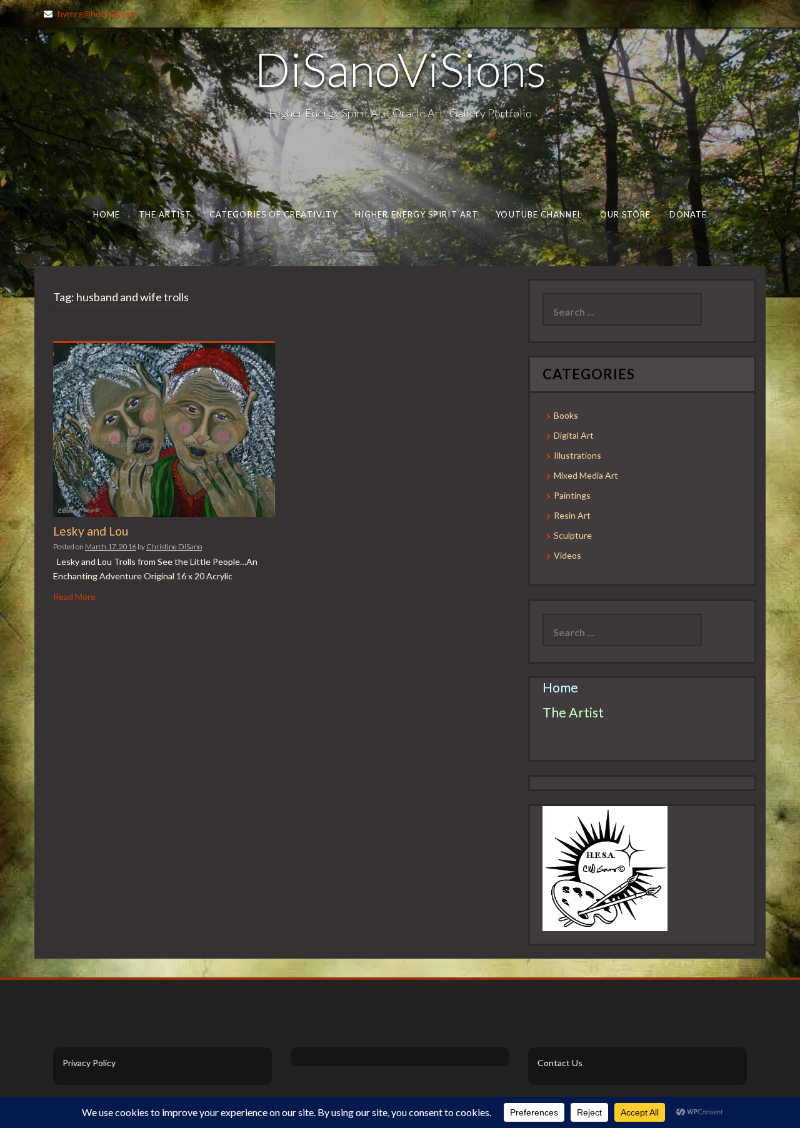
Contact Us (560, 1062)
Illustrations (577, 455)
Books (566, 415)
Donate (688, 214)
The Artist (165, 214)
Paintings (572, 495)
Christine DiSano (174, 546)
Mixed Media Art (586, 475)
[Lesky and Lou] (164, 429)
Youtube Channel (538, 214)
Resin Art (572, 515)
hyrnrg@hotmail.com (98, 13)
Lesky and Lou (90, 531)
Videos (567, 555)
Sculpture (573, 535)
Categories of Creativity (273, 214)
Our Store (625, 214)
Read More (74, 596)
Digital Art (574, 435)
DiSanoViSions (400, 69)
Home (106, 214)
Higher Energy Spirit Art (416, 214)
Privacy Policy (89, 1062)
